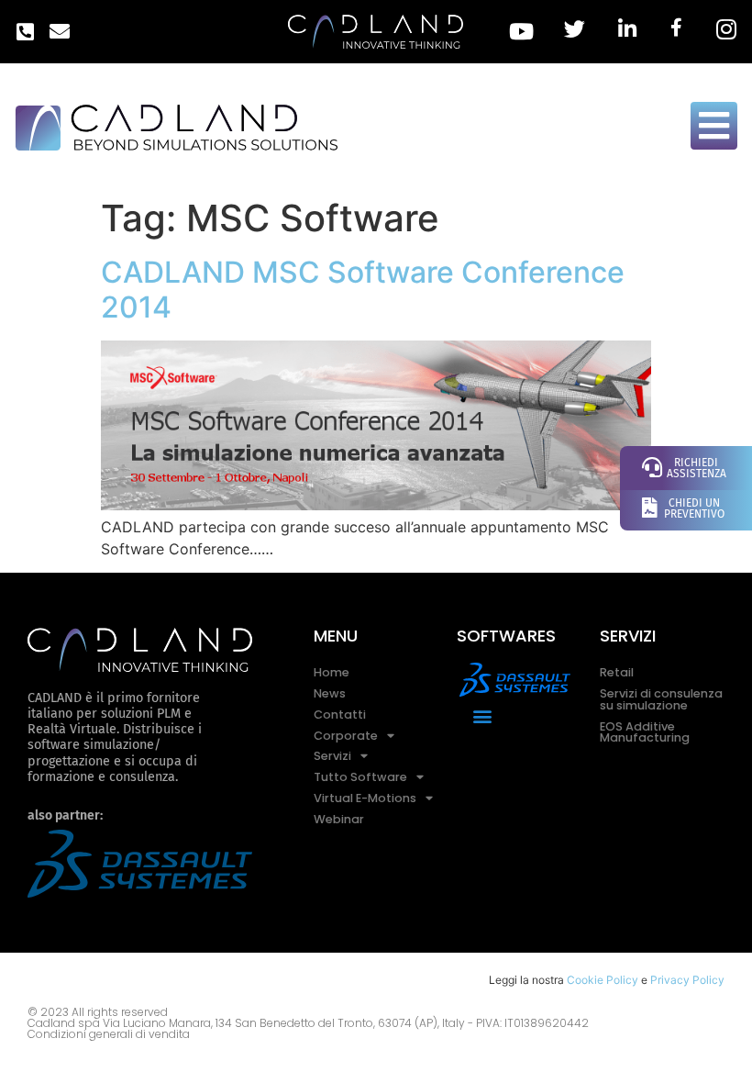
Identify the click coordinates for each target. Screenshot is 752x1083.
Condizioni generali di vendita (109, 1034)
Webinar (339, 819)
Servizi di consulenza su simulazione (661, 699)
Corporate (346, 735)
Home (331, 672)
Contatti (340, 714)
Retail (617, 672)
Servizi (332, 756)
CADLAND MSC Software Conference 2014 (363, 289)
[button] (483, 716)
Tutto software (360, 777)
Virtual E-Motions (365, 798)
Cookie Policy (602, 980)
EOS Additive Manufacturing (645, 732)
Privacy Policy (687, 980)
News (330, 693)
